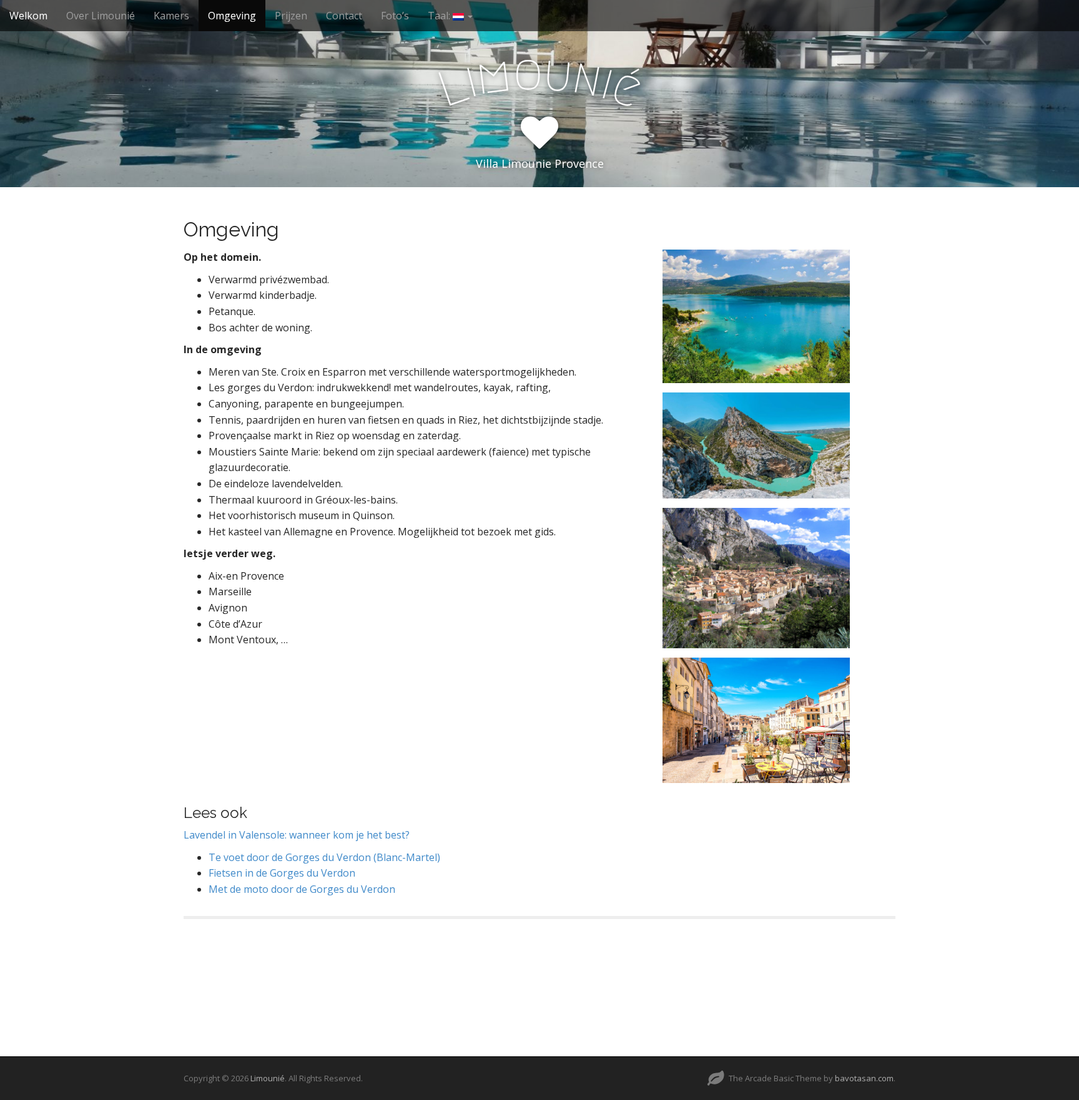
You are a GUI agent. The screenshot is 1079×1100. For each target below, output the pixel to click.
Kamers (171, 15)
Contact (344, 15)
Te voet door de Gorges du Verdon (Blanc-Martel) (324, 857)
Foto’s (395, 15)
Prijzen (291, 15)
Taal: (440, 15)
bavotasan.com (864, 1078)
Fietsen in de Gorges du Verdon (282, 873)
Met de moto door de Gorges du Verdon (302, 889)
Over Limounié (100, 15)
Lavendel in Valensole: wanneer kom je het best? (297, 835)
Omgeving (232, 15)
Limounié (267, 1078)
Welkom (28, 15)
